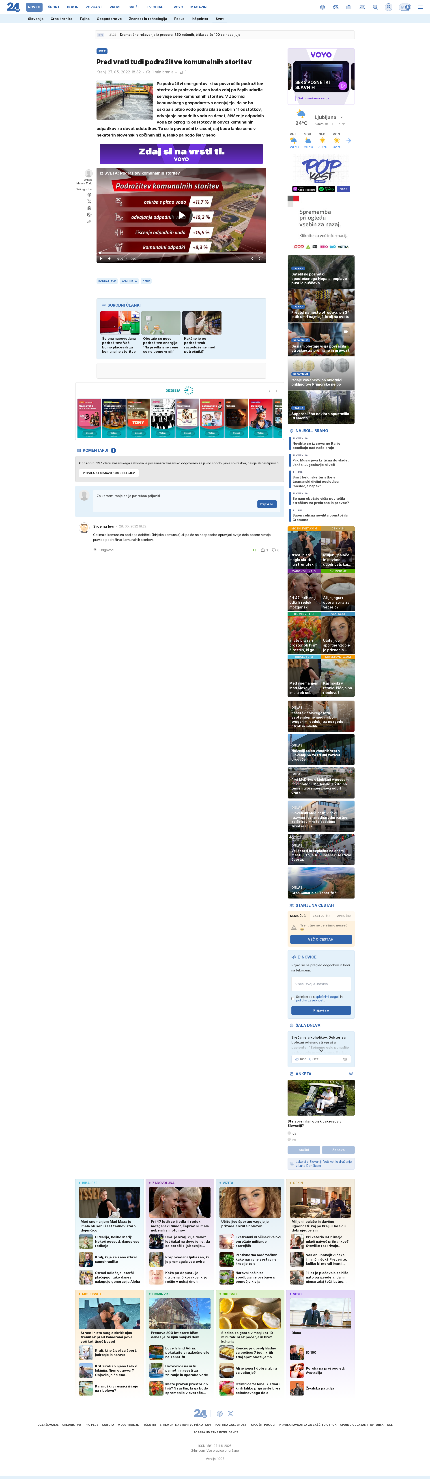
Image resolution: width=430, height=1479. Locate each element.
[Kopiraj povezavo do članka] (89, 221)
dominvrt (161, 1294)
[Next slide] (276, 391)
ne (294, 1140)
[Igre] (335, 7)
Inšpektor (200, 19)
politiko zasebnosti (310, 1000)
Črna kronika (61, 19)
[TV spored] (349, 7)
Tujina (85, 19)
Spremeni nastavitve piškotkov (185, 1424)
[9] (236, 418)
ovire (344, 916)
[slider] (181, 253)
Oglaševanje (48, 1424)
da (294, 1133)
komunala (129, 281)
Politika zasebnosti (231, 1424)
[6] (162, 418)
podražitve (107, 281)
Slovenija (35, 19)
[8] (212, 418)
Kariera (108, 1424)
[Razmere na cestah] (362, 7)
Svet (220, 19)
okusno (230, 1294)
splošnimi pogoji (327, 997)
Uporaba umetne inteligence (215, 1432)
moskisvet (91, 1294)
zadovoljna (163, 1183)
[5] (138, 418)
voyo (297, 1294)
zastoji (321, 916)
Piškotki (149, 1424)
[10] (261, 418)
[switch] (405, 7)
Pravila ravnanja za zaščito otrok (308, 1424)
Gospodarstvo (109, 19)
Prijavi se (266, 504)
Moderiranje (128, 1424)
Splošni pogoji (263, 1424)
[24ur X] (230, 1413)
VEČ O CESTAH (320, 939)
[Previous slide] (269, 391)
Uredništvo (71, 1424)
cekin (298, 1183)
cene (146, 281)
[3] (89, 418)
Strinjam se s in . (319, 998)
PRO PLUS (91, 1424)
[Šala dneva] (344, 1059)
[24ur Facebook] (219, 1413)
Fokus (179, 19)
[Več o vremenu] (348, 140)
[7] (187, 418)
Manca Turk (84, 183)
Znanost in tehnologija (148, 19)
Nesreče (298, 916)
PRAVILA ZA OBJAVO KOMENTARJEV (109, 473)
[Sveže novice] (100, 35)
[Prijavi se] (388, 7)
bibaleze (90, 1183)
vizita (228, 1183)
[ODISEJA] (179, 390)
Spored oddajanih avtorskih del (366, 1424)
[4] (113, 418)
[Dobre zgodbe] (322, 7)
